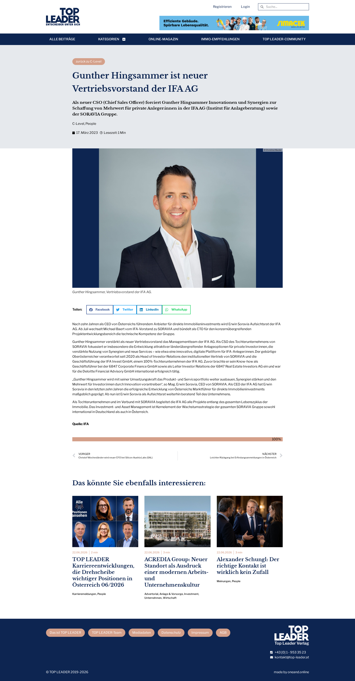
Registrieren (222, 7)
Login (245, 7)
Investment (191, 593)
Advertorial (151, 593)
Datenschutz (171, 633)
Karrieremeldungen (84, 593)
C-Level (78, 124)
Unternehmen (153, 597)
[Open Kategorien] (124, 39)
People (90, 124)
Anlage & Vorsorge (171, 593)
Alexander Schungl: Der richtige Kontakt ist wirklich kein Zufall (248, 565)
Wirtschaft (169, 597)
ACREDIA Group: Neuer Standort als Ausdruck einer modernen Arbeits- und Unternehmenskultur (176, 572)
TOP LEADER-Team (107, 633)
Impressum (200, 633)
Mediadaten (141, 633)
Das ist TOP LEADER (65, 633)
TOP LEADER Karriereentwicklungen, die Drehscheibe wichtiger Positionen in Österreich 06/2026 (103, 572)
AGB (223, 633)
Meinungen (224, 581)
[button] (99, 309)
